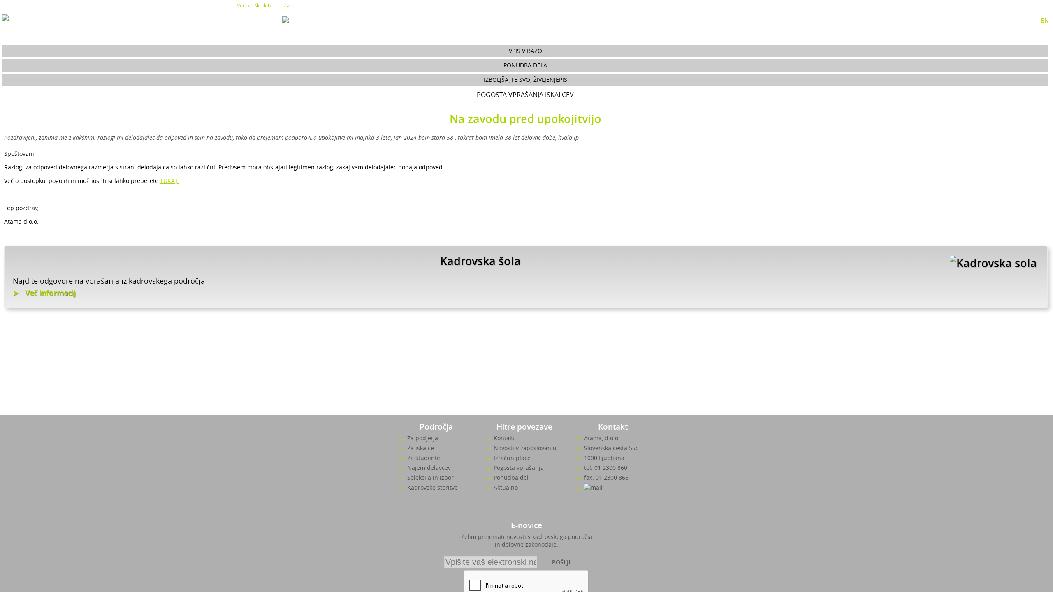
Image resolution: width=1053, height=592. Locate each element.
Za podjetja (422, 438)
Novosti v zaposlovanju (525, 448)
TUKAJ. (169, 181)
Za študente (423, 458)
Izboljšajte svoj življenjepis (525, 79)
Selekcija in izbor (430, 477)
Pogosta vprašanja (519, 468)
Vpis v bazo (525, 51)
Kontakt (504, 438)
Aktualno (506, 487)
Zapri (290, 5)
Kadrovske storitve (432, 487)
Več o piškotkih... (255, 5)
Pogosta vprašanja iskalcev (525, 94)
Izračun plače (512, 458)
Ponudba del (511, 477)
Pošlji (561, 562)
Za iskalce (420, 448)
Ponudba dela (525, 65)
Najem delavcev (429, 468)
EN (1045, 20)
